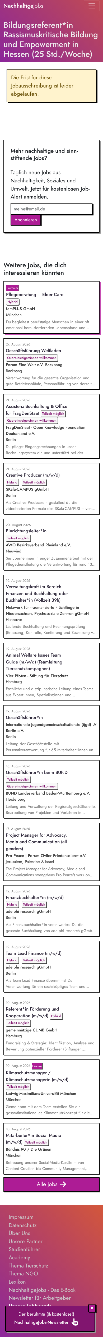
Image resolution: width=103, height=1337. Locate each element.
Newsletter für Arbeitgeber (40, 1298)
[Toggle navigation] (92, 5)
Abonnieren (26, 219)
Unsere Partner (26, 1241)
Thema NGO (23, 1274)
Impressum (21, 1217)
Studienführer (24, 1249)
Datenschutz (22, 1225)
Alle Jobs (48, 1184)
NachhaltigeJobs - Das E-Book (42, 1290)
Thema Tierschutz (28, 1266)
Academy (19, 1257)
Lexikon (17, 1282)
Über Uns (19, 1233)
